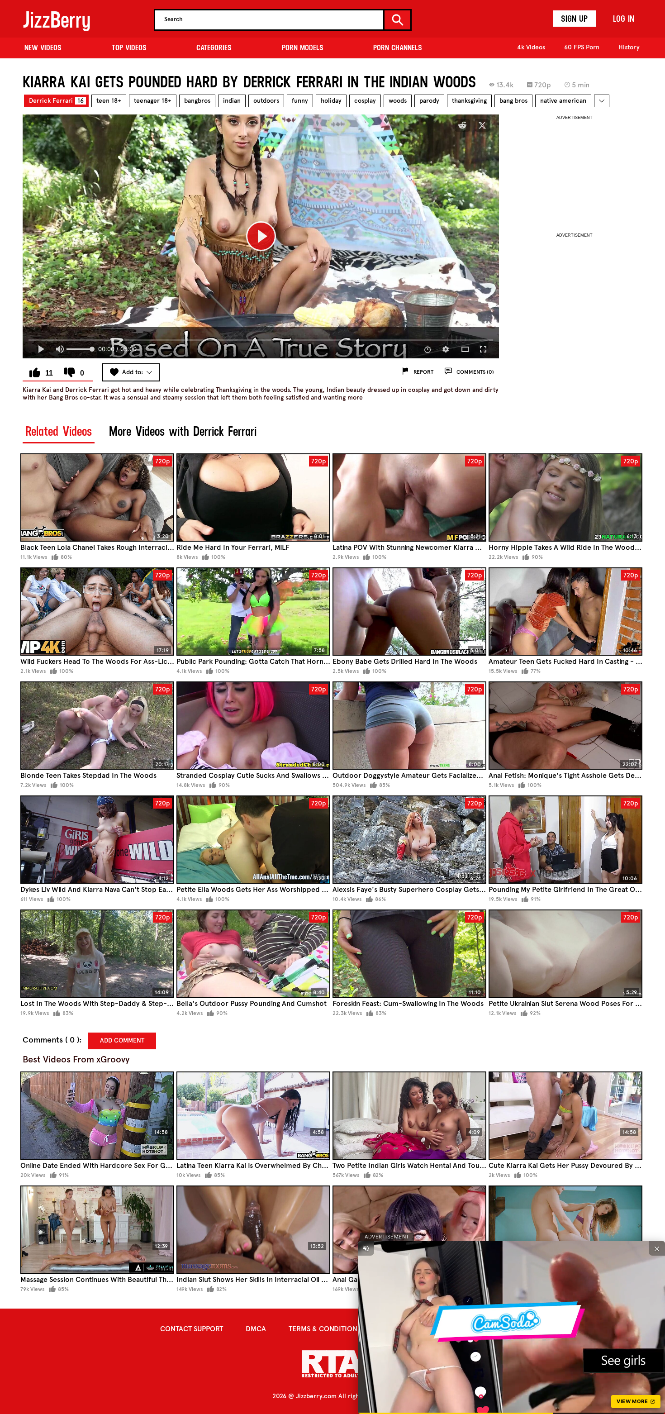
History (629, 47)
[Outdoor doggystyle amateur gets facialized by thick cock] (409, 725)
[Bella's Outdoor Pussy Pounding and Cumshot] (253, 953)
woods (398, 101)
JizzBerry (56, 19)
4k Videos (531, 47)
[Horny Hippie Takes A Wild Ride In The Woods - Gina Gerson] (565, 497)
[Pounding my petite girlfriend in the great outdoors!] (565, 839)
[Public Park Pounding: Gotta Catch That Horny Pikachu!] (253, 611)
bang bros (513, 101)
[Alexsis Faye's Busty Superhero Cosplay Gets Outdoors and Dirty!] (409, 839)
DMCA (256, 1328)
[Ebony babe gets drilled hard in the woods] (409, 611)
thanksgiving (469, 101)
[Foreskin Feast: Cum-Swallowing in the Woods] (409, 953)
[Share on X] (482, 125)
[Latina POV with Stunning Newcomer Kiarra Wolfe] (409, 497)
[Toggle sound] (366, 1248)
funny (300, 101)
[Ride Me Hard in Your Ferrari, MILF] (253, 497)
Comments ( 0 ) (51, 1040)
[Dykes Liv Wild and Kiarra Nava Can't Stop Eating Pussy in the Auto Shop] (97, 839)
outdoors (266, 101)
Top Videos (129, 47)
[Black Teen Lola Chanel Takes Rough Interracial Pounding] (97, 497)
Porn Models (302, 47)
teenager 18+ (152, 101)
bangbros (197, 101)
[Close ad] (657, 1248)
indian (232, 101)
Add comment (122, 1040)
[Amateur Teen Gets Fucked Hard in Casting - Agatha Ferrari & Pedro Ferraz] (565, 611)
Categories (214, 47)
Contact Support (191, 1328)
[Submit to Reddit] (462, 125)
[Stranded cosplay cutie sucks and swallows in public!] (253, 725)
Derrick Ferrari (56, 101)
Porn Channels (397, 47)
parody (429, 101)
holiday (331, 101)
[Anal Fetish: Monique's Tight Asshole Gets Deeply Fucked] (565, 725)
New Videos (43, 47)
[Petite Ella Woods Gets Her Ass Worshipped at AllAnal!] (253, 839)
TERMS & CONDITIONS (325, 1328)
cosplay (365, 101)
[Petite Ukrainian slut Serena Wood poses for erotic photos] (565, 953)
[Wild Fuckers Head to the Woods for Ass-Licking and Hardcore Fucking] (97, 611)
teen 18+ (108, 101)
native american (563, 101)
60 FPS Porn (581, 47)
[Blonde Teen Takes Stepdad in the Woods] (97, 725)
